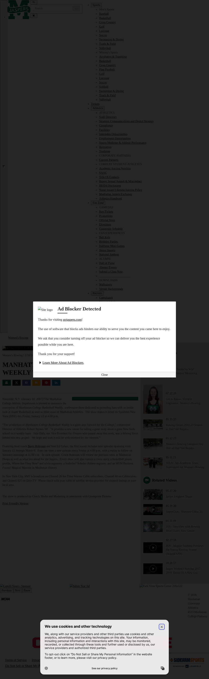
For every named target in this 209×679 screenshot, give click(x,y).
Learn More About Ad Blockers (62, 362)
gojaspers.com (72, 319)
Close (104, 374)
